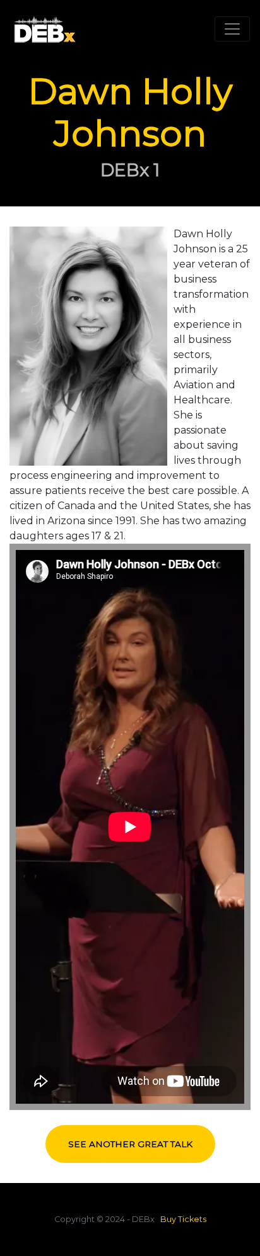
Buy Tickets (183, 1219)
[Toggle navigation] (232, 29)
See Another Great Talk (130, 1144)
